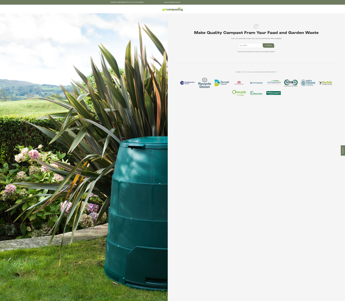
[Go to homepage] (172, 9)
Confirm (268, 45)
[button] (343, 150)
